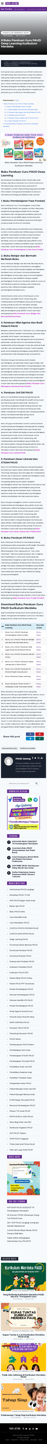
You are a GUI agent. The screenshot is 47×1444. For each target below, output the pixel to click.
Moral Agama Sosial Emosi (21, 1011)
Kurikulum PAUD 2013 (19, 973)
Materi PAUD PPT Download (22, 984)
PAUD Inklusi (15, 1039)
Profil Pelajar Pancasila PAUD (22, 1100)
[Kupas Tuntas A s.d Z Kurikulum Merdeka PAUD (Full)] (23, 1317)
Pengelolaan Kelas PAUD (20, 1083)
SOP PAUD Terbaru (18, 1133)
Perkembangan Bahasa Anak (22, 1094)
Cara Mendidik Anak (18, 917)
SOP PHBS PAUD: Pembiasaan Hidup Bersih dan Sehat (25, 867)
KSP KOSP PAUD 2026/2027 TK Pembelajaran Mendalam (25, 842)
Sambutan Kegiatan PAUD (21, 1128)
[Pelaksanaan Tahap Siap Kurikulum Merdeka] (23, 1397)
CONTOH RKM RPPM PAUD (22, 934)
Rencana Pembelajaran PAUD (22, 1106)
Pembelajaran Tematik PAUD (22, 1061)
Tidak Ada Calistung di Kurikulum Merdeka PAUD (23, 1376)
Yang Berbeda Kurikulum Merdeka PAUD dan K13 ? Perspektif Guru (23, 1296)
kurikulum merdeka (27, 748)
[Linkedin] (30, 1429)
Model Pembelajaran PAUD (21, 1006)
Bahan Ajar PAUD (17, 906)
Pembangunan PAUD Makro (22, 1045)
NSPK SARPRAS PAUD (19, 1022)
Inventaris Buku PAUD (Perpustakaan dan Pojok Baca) (23, 850)
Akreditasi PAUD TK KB (20, 895)
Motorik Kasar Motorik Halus (22, 1017)
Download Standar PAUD (20, 956)
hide (16, 100)
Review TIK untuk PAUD (20, 1111)
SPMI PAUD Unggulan (19, 1139)
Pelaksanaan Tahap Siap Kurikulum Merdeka (23, 1415)
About (8, 1440)
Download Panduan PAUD (21, 950)
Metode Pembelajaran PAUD (22, 995)
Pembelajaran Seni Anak (20, 1050)
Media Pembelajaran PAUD (21, 989)
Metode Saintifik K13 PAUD (21, 1000)
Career (40, 1440)
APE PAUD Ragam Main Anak (22, 901)
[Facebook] (23, 1429)
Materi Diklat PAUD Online (21, 978)
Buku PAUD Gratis (17, 912)
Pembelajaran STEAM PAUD (22, 1056)
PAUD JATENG (12, 3)
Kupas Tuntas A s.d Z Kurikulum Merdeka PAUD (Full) (23, 1336)
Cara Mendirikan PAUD (19, 923)
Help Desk (33, 1440)
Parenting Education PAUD (21, 1033)
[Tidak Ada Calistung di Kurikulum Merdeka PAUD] (23, 1357)
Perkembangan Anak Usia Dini (23, 1089)
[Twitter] (26, 1429)
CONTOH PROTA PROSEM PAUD (24, 928)
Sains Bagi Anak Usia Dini (20, 1122)
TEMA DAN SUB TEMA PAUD (22, 1144)
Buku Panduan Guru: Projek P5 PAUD (28, 598)
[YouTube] (37, 1429)
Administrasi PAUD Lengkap (22, 889)
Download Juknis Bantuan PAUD (24, 945)
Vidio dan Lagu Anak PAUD (21, 1150)
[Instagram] (33, 1429)
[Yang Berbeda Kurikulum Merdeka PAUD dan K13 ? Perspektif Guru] (23, 1277)
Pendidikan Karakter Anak (21, 1072)
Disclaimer (14, 1440)
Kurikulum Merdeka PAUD (16, 33)
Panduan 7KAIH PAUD (19, 1028)
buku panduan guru (9, 748)
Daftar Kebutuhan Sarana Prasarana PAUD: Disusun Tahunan (23, 874)
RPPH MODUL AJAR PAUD (21, 1117)
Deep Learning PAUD (19, 939)
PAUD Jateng (8, 35)
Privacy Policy (24, 1440)
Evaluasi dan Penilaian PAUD (22, 961)
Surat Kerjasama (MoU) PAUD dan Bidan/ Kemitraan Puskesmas (25, 859)
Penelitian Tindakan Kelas (21, 1078)
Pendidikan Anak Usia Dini (21, 1067)
